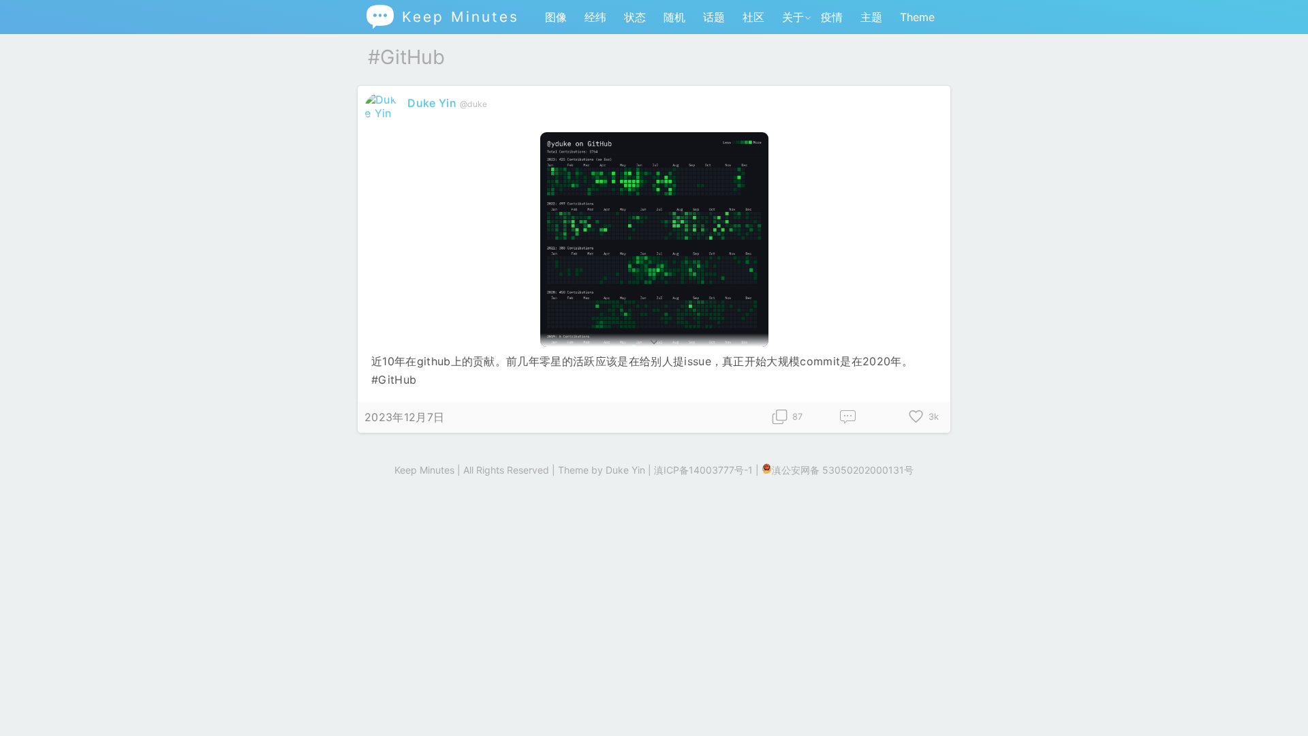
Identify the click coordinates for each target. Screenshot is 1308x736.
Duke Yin (431, 103)
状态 (635, 17)
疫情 (832, 17)
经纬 (595, 17)
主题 (871, 17)
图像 (556, 17)
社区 (753, 17)
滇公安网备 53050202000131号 (843, 470)
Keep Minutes (441, 16)
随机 (674, 17)
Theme (917, 17)
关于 (793, 17)
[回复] (848, 417)
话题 (714, 17)
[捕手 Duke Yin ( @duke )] (382, 113)
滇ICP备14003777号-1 (703, 470)
